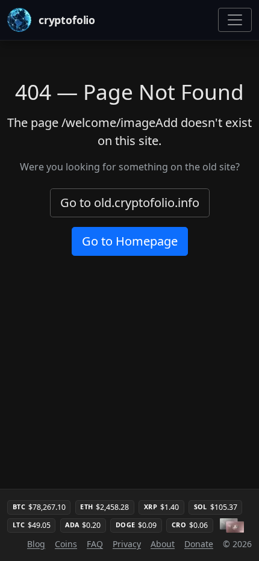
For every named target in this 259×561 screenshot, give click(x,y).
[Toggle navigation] (235, 20)
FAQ (95, 544)
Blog (36, 544)
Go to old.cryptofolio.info (129, 202)
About (163, 544)
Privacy (127, 544)
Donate (198, 544)
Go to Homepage (130, 241)
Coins (66, 544)
